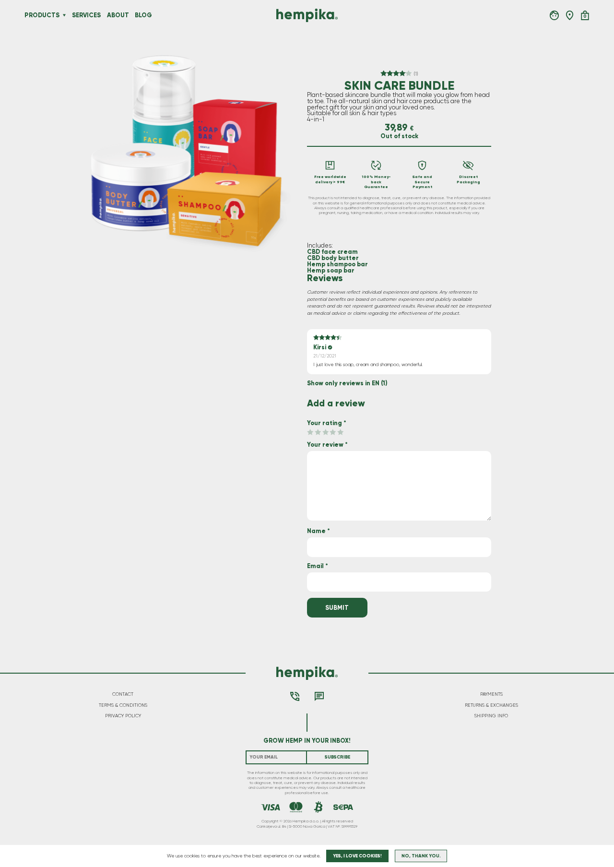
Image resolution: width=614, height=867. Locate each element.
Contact (122, 694)
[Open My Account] (554, 15)
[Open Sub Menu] (64, 15)
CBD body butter (333, 257)
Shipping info (491, 715)
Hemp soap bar (330, 270)
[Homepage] (307, 15)
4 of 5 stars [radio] (333, 432)
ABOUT (118, 15)
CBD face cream (332, 251)
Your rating (326, 423)
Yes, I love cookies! (357, 856)
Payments (491, 694)
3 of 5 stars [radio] (325, 432)
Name (318, 530)
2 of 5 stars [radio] (318, 432)
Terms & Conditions (123, 705)
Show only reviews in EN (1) (347, 383)
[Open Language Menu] (569, 15)
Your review (327, 444)
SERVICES (86, 15)
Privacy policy (123, 715)
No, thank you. (421, 856)
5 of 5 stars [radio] (340, 432)
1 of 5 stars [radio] (310, 432)
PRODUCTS (41, 15)
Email (317, 566)
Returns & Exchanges (491, 705)
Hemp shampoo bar (337, 264)
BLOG (143, 15)
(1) (416, 73)
